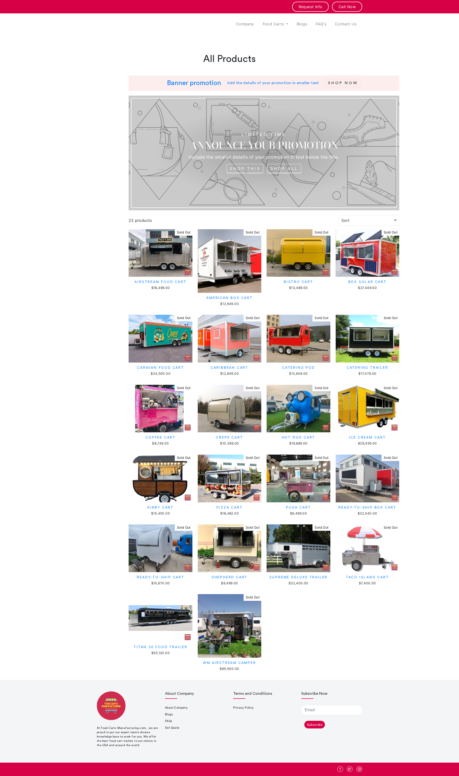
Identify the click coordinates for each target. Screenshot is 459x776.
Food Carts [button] (274, 24)
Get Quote (172, 727)
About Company (176, 707)
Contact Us (345, 24)
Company (245, 24)
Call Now (347, 6)
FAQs (168, 721)
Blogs (302, 24)
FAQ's (321, 24)
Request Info (310, 6)
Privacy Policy (243, 707)
